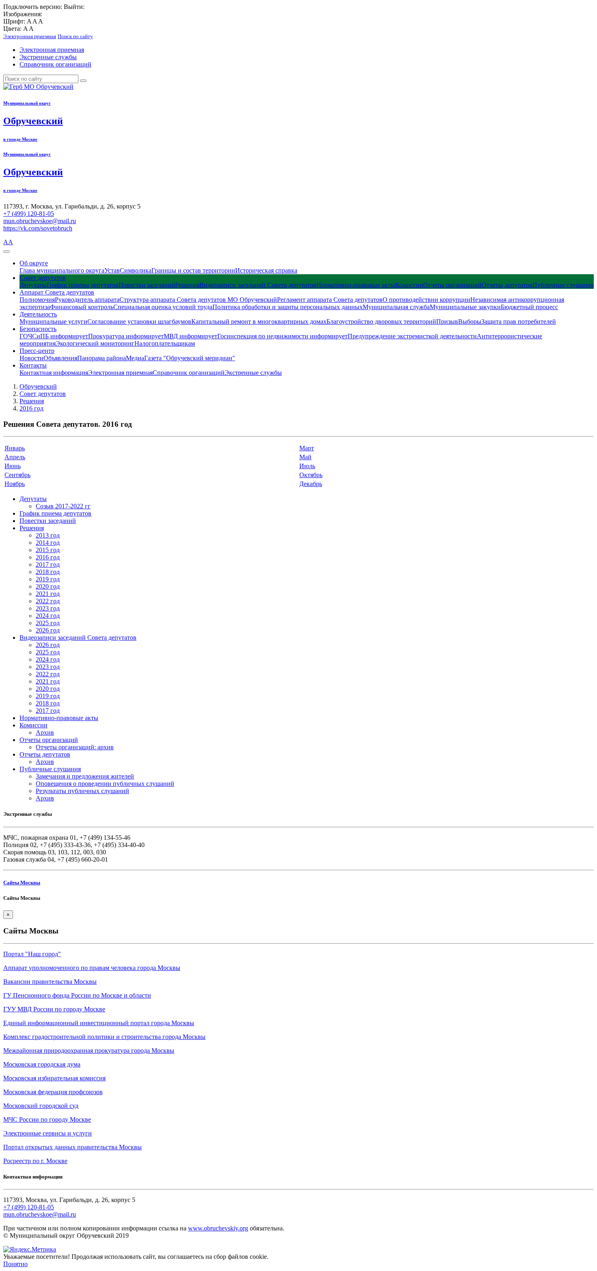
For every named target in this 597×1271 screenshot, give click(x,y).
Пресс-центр (36, 350)
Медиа (135, 358)
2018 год (48, 571)
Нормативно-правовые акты (355, 285)
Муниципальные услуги (53, 321)
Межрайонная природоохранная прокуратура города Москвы (88, 1050)
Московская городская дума (41, 1064)
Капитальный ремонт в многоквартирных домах (259, 321)
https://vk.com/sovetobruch (37, 228)
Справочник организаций (55, 64)
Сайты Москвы (21, 883)
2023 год (48, 608)
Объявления (60, 358)
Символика (135, 270)
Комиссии (409, 285)
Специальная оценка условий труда (162, 306)
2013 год (48, 535)
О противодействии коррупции (426, 299)
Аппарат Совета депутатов (56, 292)
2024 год (48, 615)
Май (305, 457)
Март (306, 448)
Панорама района (101, 358)
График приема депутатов (83, 285)
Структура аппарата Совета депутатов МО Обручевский (198, 299)
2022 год (48, 601)
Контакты (33, 365)
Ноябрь (14, 483)
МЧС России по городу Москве (47, 1119)
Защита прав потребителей (518, 321)
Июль (307, 465)
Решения (187, 285)
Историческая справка (266, 270)
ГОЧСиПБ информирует (53, 336)
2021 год (48, 593)
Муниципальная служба (396, 306)
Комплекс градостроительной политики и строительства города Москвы (104, 1036)
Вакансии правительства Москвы (50, 981)
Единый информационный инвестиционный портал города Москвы (98, 1022)
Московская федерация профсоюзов (53, 1091)
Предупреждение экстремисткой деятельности (412, 336)
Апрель (14, 457)
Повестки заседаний (147, 285)
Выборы (469, 321)
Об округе (33, 263)
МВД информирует (190, 336)
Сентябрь (17, 474)
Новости (31, 358)
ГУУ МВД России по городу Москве (54, 1009)
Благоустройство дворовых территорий (381, 321)
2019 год (48, 579)
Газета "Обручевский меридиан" (189, 358)
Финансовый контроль (81, 306)
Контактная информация (53, 372)
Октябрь (310, 474)
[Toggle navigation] (6, 251)
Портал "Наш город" (32, 954)
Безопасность (37, 328)
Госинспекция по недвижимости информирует (282, 336)
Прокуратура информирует (126, 336)
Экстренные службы (48, 57)
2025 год (48, 622)
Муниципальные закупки (465, 306)
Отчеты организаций (452, 285)
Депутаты (33, 285)
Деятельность (38, 314)
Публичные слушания (563, 285)
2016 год (31, 408)
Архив (45, 732)
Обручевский (38, 386)
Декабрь (310, 483)
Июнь (12, 465)
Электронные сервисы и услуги (47, 1133)
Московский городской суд (40, 1105)
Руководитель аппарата (87, 299)
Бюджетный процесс (529, 306)
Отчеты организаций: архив (75, 747)
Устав (112, 270)
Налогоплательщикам (164, 343)
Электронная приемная (51, 49)
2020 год (48, 586)
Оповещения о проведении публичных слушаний (105, 783)
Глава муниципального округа (61, 270)
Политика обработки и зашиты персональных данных (287, 306)
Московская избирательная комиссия (54, 1078)
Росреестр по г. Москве (35, 1160)
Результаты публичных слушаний (82, 790)
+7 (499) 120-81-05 (28, 213)
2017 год (48, 564)
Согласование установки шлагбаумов (139, 321)
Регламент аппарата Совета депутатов (330, 299)
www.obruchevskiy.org (218, 1228)
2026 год (48, 630)
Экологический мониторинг (95, 343)
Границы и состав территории (193, 270)
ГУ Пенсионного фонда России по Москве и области (77, 995)
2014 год (48, 542)
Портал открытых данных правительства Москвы (72, 1147)
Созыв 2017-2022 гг (63, 506)
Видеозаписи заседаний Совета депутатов (257, 285)
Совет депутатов (42, 277)
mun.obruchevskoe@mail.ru (39, 220)
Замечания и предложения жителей (85, 776)
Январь (14, 448)
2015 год (48, 549)
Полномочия (37, 299)
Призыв (447, 321)
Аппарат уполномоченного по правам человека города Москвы (91, 967)
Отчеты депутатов (507, 285)
